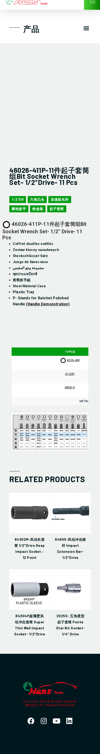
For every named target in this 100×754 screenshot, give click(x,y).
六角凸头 (37, 199)
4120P (70, 374)
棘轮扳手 (19, 209)
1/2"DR (18, 199)
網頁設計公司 (34, 705)
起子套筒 (57, 209)
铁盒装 (37, 209)
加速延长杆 (60, 199)
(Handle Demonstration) (47, 304)
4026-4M (73, 360)
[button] (86, 28)
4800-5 (70, 387)
